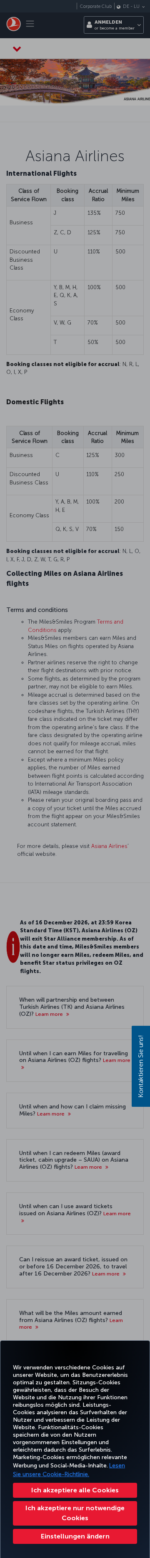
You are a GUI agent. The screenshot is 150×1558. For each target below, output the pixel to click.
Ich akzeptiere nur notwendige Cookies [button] (75, 1513)
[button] (75, 1536)
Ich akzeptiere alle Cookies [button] (75, 1490)
